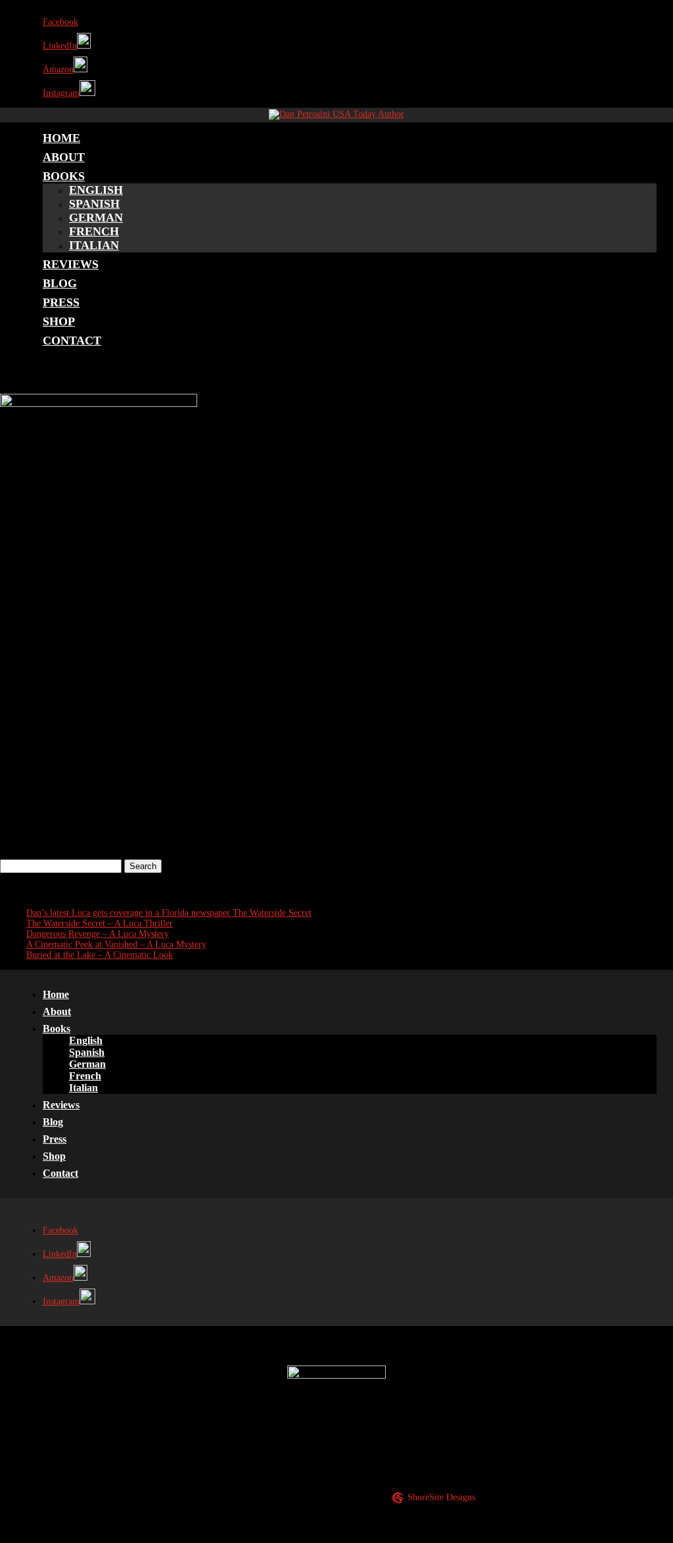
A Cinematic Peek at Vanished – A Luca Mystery (116, 944)
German (96, 217)
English (96, 190)
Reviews (71, 264)
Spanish (94, 203)
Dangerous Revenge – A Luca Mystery (97, 934)
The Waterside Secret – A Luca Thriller (99, 923)
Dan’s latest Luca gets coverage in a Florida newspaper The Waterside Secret (169, 913)
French (94, 231)
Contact (72, 340)
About (64, 157)
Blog (60, 283)
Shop (59, 321)
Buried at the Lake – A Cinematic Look (99, 955)
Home (61, 138)
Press (61, 302)
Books (64, 176)
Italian (94, 245)
